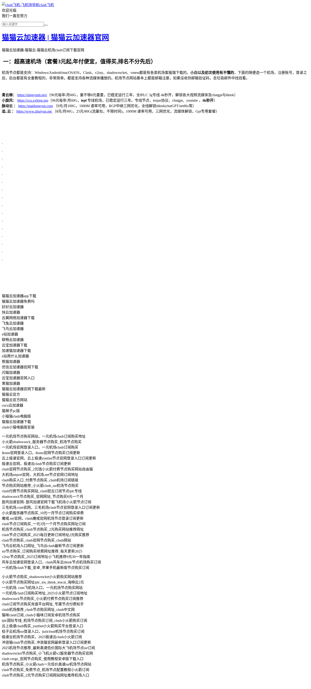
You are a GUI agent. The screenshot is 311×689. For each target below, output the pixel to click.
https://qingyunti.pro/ (32, 95)
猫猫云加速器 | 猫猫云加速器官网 (55, 37)
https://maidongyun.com (35, 106)
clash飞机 (46, 5)
